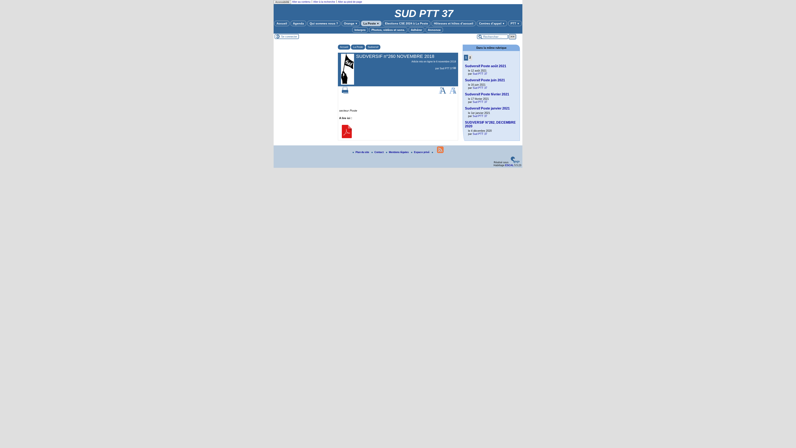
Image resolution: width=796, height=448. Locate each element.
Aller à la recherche (324, 1)
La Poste (371, 23)
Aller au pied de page (350, 1)
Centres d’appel (492, 23)
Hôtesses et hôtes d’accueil (453, 23)
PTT (515, 23)
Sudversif (373, 47)
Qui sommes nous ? (324, 23)
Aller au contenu (301, 1)
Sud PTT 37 (446, 68)
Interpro (360, 30)
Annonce (434, 30)
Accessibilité (282, 2)
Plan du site (363, 152)
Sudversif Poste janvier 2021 (487, 108)
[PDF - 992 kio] (346, 137)
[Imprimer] (345, 92)
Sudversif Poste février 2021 (487, 94)
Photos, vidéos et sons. (388, 30)
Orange (351, 23)
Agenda (298, 23)
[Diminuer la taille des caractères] (452, 92)
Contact (379, 152)
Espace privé (422, 152)
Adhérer (416, 30)
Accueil (282, 23)
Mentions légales (399, 152)
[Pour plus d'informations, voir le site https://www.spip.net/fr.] (515, 162)
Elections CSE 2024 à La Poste (406, 23)
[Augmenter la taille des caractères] (442, 92)
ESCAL (509, 165)
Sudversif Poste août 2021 (485, 66)
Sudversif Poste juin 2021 (485, 80)
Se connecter (289, 36)
